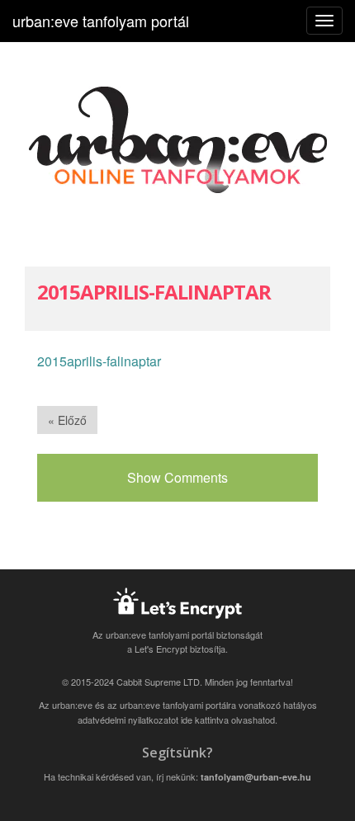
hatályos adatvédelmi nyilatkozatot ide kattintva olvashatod (197, 712)
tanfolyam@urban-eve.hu (256, 777)
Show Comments (177, 477)
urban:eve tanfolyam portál (100, 20)
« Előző (67, 420)
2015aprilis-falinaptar (99, 361)
